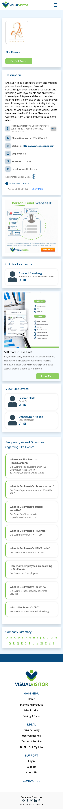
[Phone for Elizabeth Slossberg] (20, 280)
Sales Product (31, 710)
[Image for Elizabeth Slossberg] (12, 281)
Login (31, 761)
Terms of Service (31, 741)
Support (31, 766)
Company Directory (31, 797)
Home (31, 699)
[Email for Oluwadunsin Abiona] (24, 424)
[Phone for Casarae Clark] (20, 405)
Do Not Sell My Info (31, 747)
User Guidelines (31, 735)
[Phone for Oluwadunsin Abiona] (20, 424)
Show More (37, 188)
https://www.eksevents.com (38, 145)
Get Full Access (18, 61)
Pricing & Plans (31, 716)
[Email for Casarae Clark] (24, 405)
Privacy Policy (32, 730)
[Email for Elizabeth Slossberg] (24, 280)
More (53, 128)
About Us (31, 772)
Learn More (47, 376)
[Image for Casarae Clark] (12, 406)
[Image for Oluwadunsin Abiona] (12, 424)
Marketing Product (31, 704)
